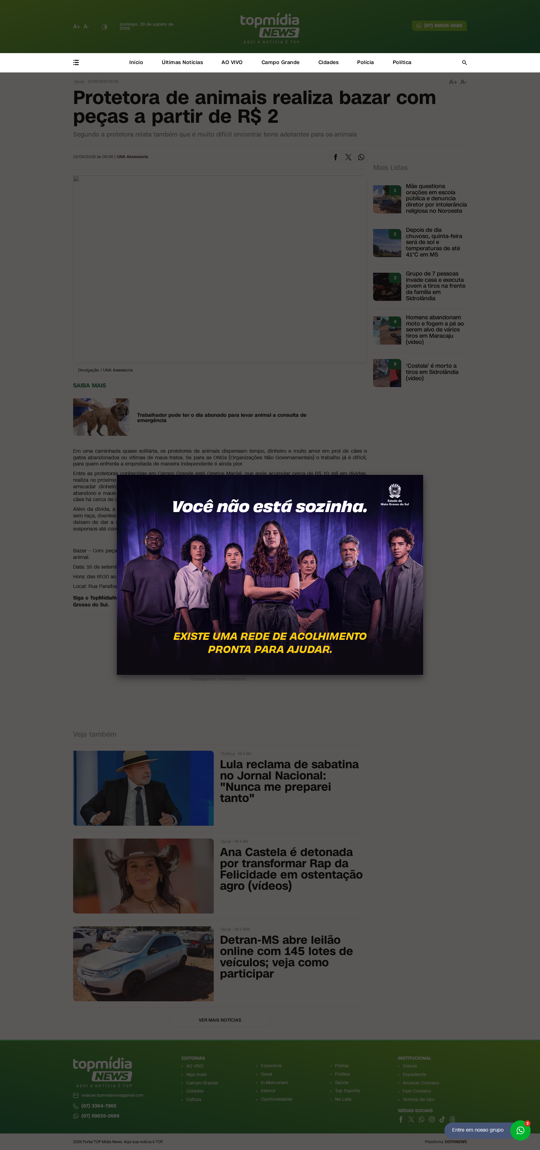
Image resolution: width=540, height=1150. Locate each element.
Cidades (328, 62)
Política (402, 62)
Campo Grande (281, 62)
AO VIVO (232, 62)
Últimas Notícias (182, 62)
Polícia (365, 62)
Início (136, 62)
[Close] (423, 474)
